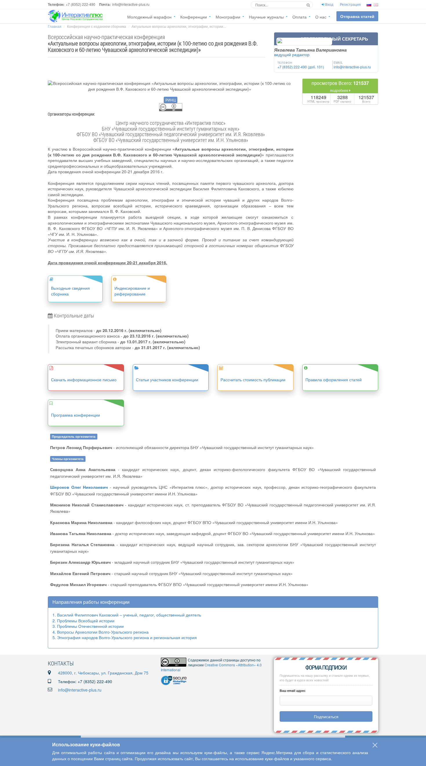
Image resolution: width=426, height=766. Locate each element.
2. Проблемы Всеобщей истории (83, 620)
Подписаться (326, 716)
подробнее (339, 90)
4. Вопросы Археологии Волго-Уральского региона (100, 632)
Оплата (299, 17)
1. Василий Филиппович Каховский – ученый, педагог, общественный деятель (126, 615)
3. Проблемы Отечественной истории (88, 626)
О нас (320, 17)
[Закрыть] (375, 745)
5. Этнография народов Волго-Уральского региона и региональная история (124, 637)
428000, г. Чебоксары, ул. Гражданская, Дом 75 (103, 673)
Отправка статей (357, 16)
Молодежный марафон (149, 17)
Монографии (228, 17)
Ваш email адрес (292, 690)
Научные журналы (266, 17)
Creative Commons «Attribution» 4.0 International (211, 667)
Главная (54, 26)
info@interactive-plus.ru (79, 690)
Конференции (193, 17)
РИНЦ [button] (170, 99)
